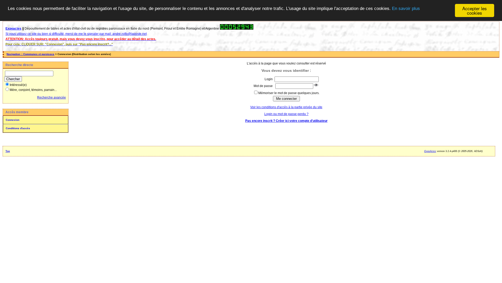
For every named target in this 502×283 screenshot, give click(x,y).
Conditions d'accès (18, 128)
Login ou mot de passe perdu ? (286, 114)
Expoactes (13, 28)
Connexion (12, 119)
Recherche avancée (51, 97)
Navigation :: (15, 54)
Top (7, 151)
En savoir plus (406, 8)
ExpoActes (430, 151)
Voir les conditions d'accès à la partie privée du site (286, 107)
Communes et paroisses (38, 54)
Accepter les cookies (474, 10)
